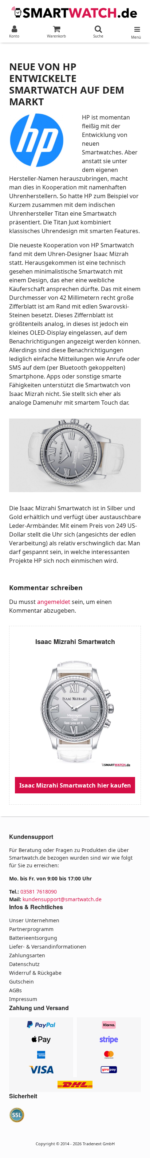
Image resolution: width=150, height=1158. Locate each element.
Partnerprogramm (31, 929)
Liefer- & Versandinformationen (47, 946)
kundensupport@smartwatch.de (62, 899)
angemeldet (53, 602)
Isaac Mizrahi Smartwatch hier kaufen (75, 785)
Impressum (23, 999)
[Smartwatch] (75, 12)
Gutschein (21, 981)
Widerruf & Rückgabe (35, 972)
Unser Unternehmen (34, 920)
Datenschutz (24, 964)
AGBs (15, 990)
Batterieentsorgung (33, 937)
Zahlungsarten (27, 955)
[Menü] (136, 27)
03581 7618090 (38, 891)
